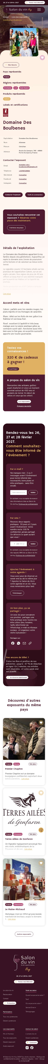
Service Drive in (31, 1007)
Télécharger (17, 593)
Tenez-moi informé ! (36, 3)
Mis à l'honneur (8, 1034)
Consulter (23, 175)
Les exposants (24, 402)
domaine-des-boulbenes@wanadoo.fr (28, 166)
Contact (5, 999)
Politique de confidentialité (28, 504)
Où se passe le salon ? (34, 1003)
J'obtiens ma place (16, 228)
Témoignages (30, 1012)
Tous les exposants (10, 1038)
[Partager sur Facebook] (12, 643)
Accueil (6, 17)
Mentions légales (28, 1059)
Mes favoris (12, 65)
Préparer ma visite (24, 406)
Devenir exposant (9, 1042)
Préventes (11, 1003)
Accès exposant (8, 1046)
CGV (36, 1059)
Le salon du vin (8, 990)
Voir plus (33, 764)
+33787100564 (24, 171)
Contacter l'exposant (12, 195)
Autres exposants (24, 934)
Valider (33, 492)
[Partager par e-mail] (24, 643)
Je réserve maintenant (18, 677)
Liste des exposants (20, 17)
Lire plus (7, 293)
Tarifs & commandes (35, 195)
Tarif (27, 999)
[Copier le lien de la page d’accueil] (30, 643)
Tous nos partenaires (10, 1017)
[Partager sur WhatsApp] (18, 643)
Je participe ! (13, 369)
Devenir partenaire (9, 1021)
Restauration (7, 994)
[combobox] (14, 544)
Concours (33, 1043)
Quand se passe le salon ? (35, 995)
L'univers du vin (31, 1034)
